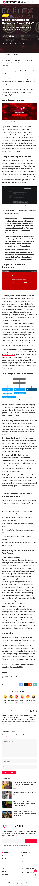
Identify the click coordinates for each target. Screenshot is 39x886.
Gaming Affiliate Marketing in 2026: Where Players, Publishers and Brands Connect (25, 784)
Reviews (5, 15)
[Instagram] (36, 711)
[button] (22, 2)
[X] (31, 711)
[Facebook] (23, 872)
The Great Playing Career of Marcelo (25, 792)
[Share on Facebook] (7, 36)
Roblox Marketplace (12, 443)
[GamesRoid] (11, 2)
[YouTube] (34, 711)
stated (25, 174)
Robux (17, 677)
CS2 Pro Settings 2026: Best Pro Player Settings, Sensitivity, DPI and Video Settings (25, 813)
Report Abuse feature (10, 545)
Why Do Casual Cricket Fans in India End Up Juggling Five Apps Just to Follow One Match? (25, 803)
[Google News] (31, 872)
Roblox (15, 60)
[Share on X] (10, 36)
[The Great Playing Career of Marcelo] (7, 795)
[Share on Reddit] (13, 36)
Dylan (6, 41)
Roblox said (15, 211)
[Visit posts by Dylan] (4, 711)
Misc (15, 788)
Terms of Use (25, 246)
